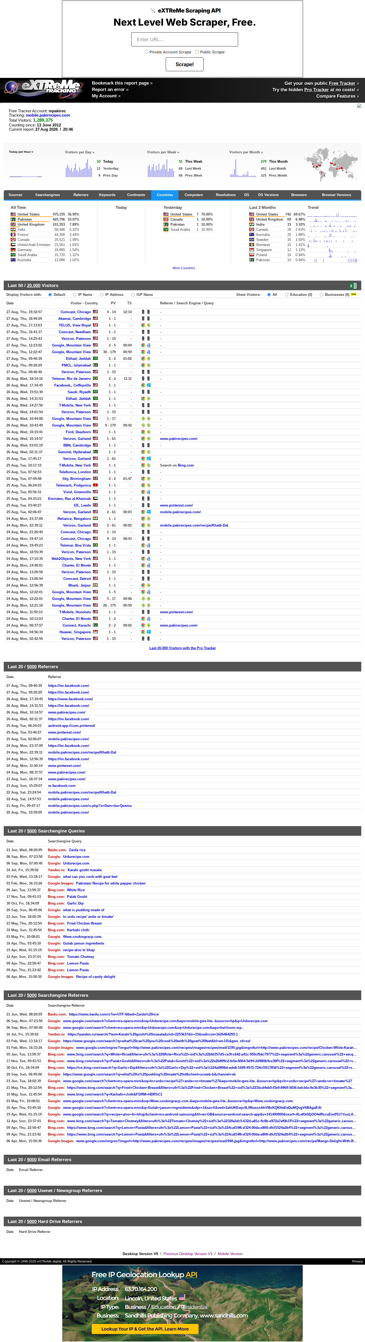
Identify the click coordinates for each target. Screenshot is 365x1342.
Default (59, 295)
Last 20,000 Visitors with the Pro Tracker (182, 648)
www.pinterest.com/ (176, 505)
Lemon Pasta (78, 963)
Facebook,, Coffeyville (72, 385)
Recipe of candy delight (95, 977)
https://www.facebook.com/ (70, 699)
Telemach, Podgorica (73, 485)
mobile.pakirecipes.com (48, 115)
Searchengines (47, 195)
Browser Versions (336, 195)
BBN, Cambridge (77, 445)
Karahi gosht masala (85, 870)
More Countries (184, 268)
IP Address (113, 295)
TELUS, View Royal (75, 325)
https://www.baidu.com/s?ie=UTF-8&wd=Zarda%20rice (114, 1014)
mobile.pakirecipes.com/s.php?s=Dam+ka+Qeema (89, 806)
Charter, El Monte (76, 565)
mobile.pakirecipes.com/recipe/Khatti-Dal (194, 525)
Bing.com (186, 465)
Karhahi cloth (78, 930)
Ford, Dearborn (78, 432)
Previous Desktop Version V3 (188, 1254)
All (274, 295)
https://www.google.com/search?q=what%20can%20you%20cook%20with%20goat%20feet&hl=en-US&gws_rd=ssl (156, 1041)
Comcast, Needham (75, 332)
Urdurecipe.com (76, 857)
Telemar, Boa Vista (75, 545)
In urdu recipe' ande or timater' (88, 917)
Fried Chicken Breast (84, 923)
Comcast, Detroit (77, 579)
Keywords (107, 195)
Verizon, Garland (77, 439)
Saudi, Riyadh (79, 392)
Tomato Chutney (80, 957)
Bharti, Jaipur (79, 585)
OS (246, 195)
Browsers (299, 195)
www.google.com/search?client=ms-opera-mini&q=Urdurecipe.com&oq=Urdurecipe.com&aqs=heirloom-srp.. (153, 1028)
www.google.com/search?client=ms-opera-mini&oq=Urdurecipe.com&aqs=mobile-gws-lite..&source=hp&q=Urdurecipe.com (165, 1021)
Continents (136, 195)
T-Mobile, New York (75, 405)
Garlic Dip (75, 903)
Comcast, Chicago (76, 312)
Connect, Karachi (77, 625)
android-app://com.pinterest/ (71, 726)
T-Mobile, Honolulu (75, 612)
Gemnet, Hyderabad (74, 452)
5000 (32, 666)
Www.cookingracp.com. (83, 937)
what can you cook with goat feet (90, 877)
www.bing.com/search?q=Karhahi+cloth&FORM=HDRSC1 (114, 1094)
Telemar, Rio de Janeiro (71, 379)
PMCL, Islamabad (76, 365)
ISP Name (144, 295)
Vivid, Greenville (77, 492)
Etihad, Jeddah (78, 359)
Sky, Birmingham (76, 479)
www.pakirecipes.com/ (178, 439)
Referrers (80, 195)
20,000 (33, 285)
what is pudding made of (83, 910)
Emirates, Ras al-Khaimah (69, 499)
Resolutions (226, 195)
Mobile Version (230, 1254)
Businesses (336, 295)
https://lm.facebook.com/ (68, 686)
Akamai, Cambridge (74, 319)
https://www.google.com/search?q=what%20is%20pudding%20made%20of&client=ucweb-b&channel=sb (149, 1074)
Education (300, 295)
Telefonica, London (75, 472)
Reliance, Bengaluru (74, 519)
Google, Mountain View (71, 345)
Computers (194, 195)
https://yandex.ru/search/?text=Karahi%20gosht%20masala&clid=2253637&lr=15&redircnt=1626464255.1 (153, 1034)
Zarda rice (77, 850)
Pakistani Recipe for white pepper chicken (111, 883)
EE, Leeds (82, 505)
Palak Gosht (77, 897)
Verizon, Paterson (76, 339)
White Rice (76, 890)
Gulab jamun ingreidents (83, 943)
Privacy (357, 1261)
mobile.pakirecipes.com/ (180, 512)
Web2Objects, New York (71, 559)
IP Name (84, 295)
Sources (15, 195)
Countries (165, 195)
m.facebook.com (62, 786)
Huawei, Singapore (75, 632)
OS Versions (268, 195)
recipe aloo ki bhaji (79, 950)
